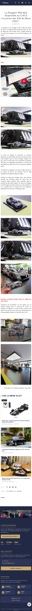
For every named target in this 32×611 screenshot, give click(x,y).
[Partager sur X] (10, 487)
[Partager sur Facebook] (7, 487)
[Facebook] (15, 3)
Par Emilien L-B (11, 491)
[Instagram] (19, 3)
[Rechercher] (29, 3)
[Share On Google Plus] (16, 487)
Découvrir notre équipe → (10, 536)
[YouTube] (22, 3)
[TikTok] (26, 3)
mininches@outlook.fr (8, 563)
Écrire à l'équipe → (16, 568)
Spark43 (19, 491)
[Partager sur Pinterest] (13, 487)
